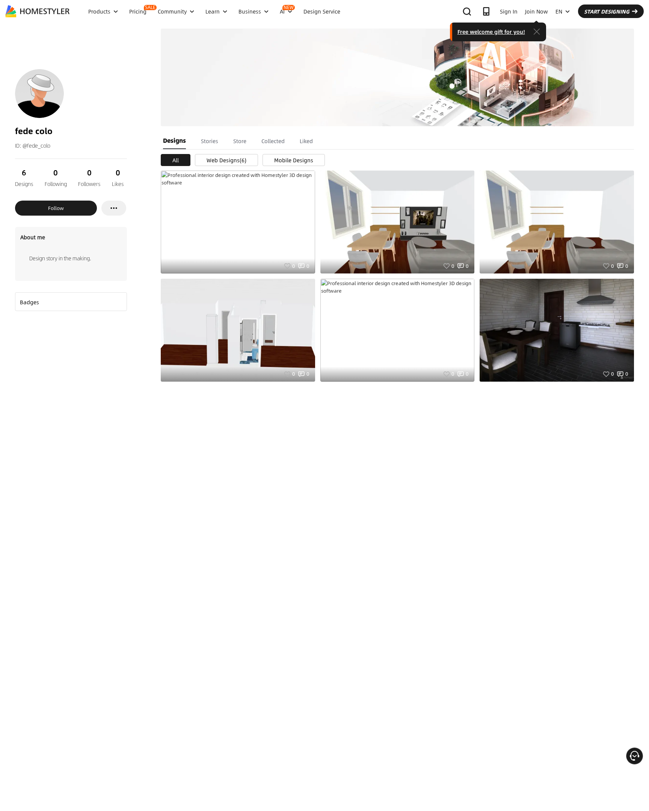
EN (558, 11)
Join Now (536, 11)
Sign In (509, 11)
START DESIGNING (606, 11)
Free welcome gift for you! (491, 31)
